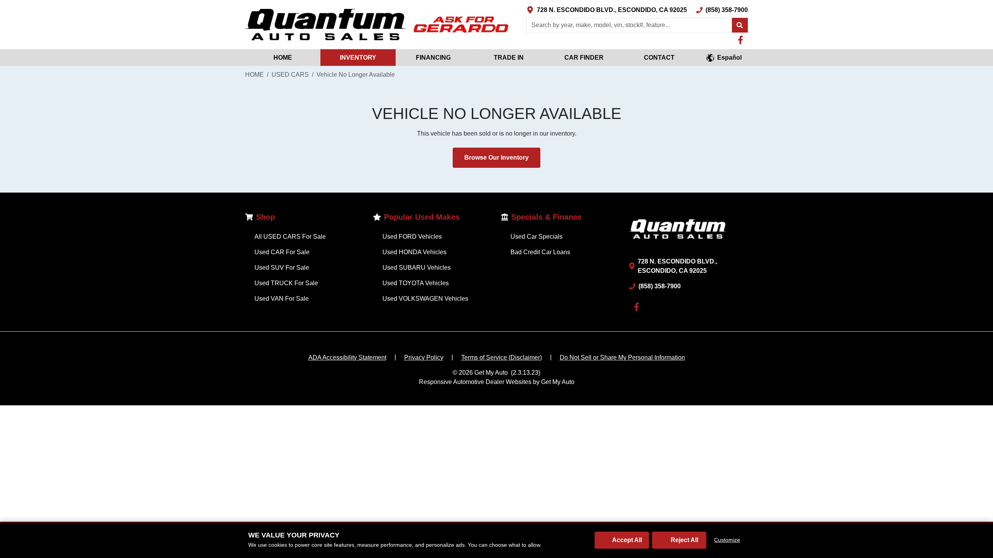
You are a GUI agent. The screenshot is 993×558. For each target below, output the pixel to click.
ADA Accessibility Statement (347, 357)
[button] (740, 25)
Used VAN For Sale (281, 298)
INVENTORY (358, 57)
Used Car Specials (536, 236)
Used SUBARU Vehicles (416, 267)
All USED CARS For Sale (290, 236)
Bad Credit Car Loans (540, 252)
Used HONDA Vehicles (414, 252)
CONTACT (659, 57)
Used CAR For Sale (282, 252)
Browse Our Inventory (496, 157)
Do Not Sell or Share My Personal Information (622, 357)
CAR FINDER (584, 57)
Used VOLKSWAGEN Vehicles (425, 298)
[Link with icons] (742, 40)
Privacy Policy (423, 357)
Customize (727, 540)
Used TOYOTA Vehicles (415, 283)
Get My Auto (491, 372)
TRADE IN (509, 57)
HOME (282, 57)
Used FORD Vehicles (412, 236)
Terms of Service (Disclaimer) (501, 357)
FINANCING (433, 57)
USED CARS (290, 74)
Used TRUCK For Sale (286, 283)
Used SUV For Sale (281, 267)
